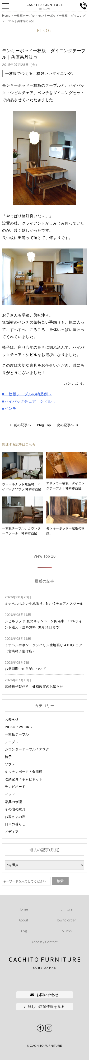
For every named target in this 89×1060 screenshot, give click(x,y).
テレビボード (15, 787)
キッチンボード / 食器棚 (23, 772)
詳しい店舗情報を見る (46, 1007)
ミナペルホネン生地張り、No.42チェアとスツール (44, 603)
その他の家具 (15, 809)
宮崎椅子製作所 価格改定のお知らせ (34, 686)
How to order (66, 920)
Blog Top (44, 425)
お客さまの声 (15, 817)
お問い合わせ (48, 995)
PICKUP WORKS (18, 727)
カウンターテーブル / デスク (27, 749)
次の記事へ (65, 425)
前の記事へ (22, 425)
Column (66, 931)
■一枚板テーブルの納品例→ (27, 394)
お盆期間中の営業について (25, 669)
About (23, 920)
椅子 (8, 757)
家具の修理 (13, 802)
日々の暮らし (15, 824)
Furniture (66, 909)
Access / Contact (44, 941)
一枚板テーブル (17, 734)
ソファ (10, 764)
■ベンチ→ (11, 408)
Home (23, 909)
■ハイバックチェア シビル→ (29, 401)
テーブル (12, 742)
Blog (23, 931)
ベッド (10, 794)
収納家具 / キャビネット (23, 779)
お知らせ (12, 719)
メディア (12, 832)
